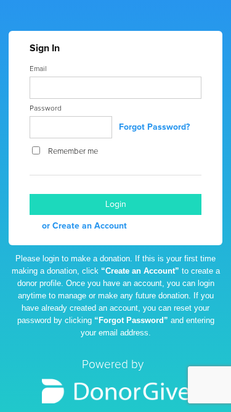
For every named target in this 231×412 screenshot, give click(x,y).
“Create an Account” (140, 270)
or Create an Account (84, 226)
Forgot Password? (154, 127)
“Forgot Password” (131, 320)
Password (46, 108)
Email (38, 69)
